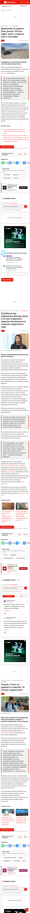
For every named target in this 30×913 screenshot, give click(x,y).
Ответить (7, 610)
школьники (17, 860)
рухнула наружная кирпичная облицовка (13, 465)
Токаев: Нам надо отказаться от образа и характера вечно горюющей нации (22, 820)
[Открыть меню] (2, 2)
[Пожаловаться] (26, 600)
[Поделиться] (27, 910)
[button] (24, 6)
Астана (6, 554)
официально (15, 25)
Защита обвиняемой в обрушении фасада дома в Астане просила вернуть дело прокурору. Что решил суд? (22, 515)
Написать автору (24, 40)
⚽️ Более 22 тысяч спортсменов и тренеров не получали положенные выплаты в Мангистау (14, 267)
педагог (21, 857)
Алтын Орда (7, 174)
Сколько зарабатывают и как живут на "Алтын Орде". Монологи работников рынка (14, 131)
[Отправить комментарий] (25, 206)
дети (24, 860)
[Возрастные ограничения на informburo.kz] (21, 2)
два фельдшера (10, 471)
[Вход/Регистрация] (24, 2)
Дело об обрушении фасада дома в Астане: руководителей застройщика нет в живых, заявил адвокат (7, 516)
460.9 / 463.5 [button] (7, 6)
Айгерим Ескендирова (17, 680)
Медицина (13, 554)
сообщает (4, 73)
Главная (3, 10)
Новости (9, 10)
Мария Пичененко (16, 310)
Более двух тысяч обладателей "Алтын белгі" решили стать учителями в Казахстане (8, 821)
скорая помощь (21, 558)
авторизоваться (13, 203)
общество (15, 174)
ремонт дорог (7, 178)
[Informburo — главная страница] (10, 2)
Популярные (8, 596)
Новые (21, 596)
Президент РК (7, 860)
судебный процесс (9, 558)
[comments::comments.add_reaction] (5, 613)
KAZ (28, 2)
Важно (16, 178)
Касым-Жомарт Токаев (10, 857)
